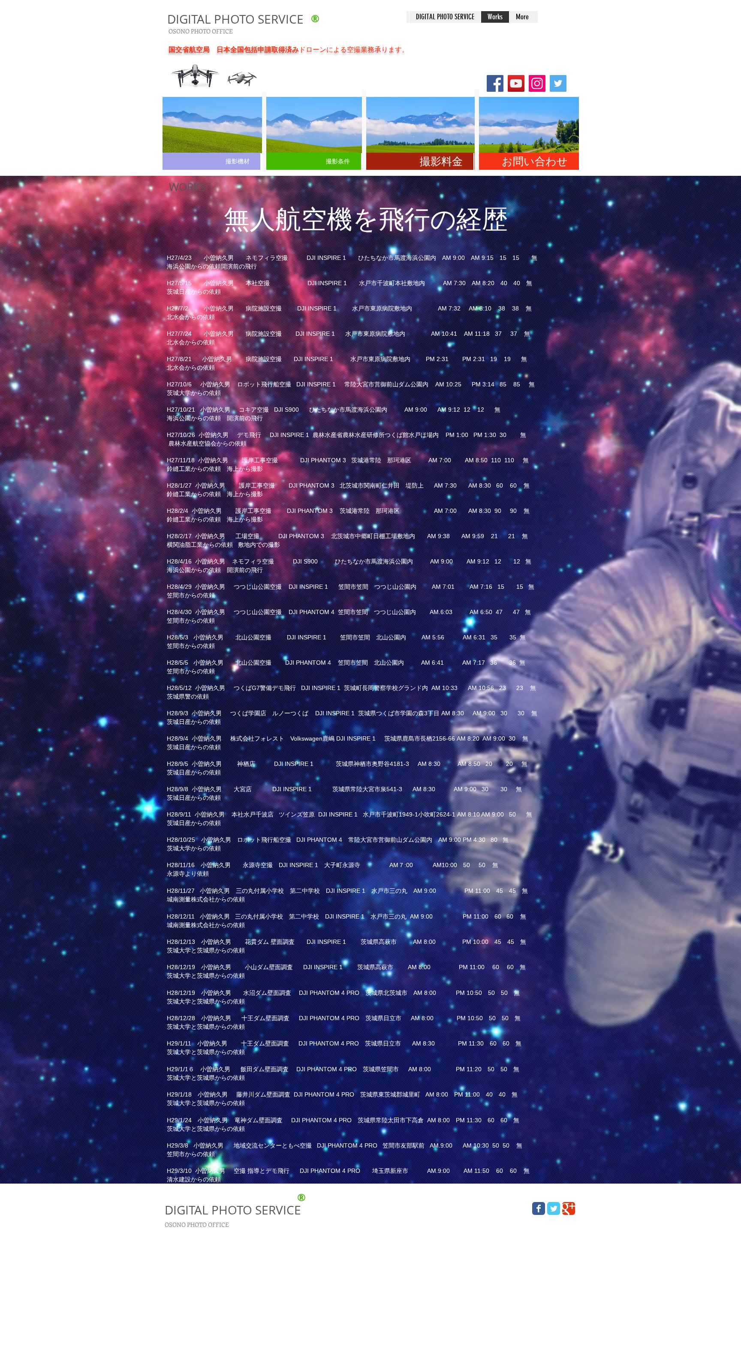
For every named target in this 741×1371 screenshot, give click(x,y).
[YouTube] (516, 83)
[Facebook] (495, 83)
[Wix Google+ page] (568, 1208)
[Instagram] (537, 83)
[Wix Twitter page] (553, 1208)
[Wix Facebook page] (538, 1208)
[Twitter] (558, 83)
